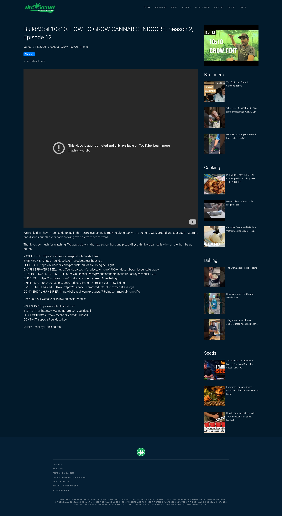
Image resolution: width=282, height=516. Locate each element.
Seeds (174, 7)
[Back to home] (40, 7)
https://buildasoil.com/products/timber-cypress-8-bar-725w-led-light (83, 282)
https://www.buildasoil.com (57, 306)
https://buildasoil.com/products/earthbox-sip (73, 260)
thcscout (53, 46)
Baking (231, 7)
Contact (57, 464)
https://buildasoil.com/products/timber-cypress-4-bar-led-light (79, 278)
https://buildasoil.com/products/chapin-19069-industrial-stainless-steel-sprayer (109, 269)
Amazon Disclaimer (63, 473)
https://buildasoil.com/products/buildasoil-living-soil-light (77, 265)
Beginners (160, 7)
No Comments (79, 46)
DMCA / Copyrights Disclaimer (70, 477)
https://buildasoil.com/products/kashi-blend (71, 256)
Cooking (218, 7)
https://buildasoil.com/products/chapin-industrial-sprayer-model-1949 (111, 274)
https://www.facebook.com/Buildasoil (63, 315)
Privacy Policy (61, 482)
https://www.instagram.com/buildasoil (66, 310)
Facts (243, 7)
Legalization (202, 7)
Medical (186, 7)
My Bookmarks (61, 490)
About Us (58, 469)
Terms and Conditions (65, 486)
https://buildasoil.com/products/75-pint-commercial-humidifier (100, 291)
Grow (147, 7)
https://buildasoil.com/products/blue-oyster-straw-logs (99, 287)
